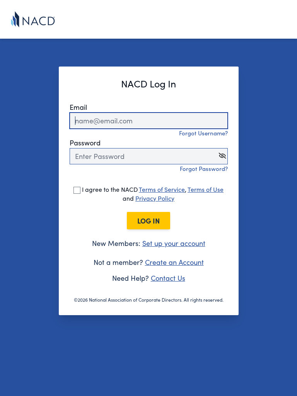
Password (85, 142)
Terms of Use (206, 189)
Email (78, 107)
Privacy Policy (154, 198)
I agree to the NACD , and (152, 193)
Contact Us (168, 278)
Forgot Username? (203, 133)
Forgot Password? (204, 168)
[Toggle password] (222, 156)
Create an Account (174, 262)
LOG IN (148, 220)
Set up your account (173, 243)
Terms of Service (162, 189)
